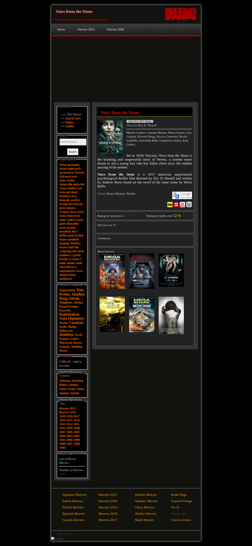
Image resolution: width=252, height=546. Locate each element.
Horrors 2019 (108, 507)
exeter (79, 219)
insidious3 (65, 278)
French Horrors (73, 507)
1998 (62, 443)
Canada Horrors (73, 520)
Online (69, 122)
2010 (62, 428)
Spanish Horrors (73, 514)
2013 (62, 424)
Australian (77, 380)
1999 (76, 439)
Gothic (74, 338)
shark (74, 192)
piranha (71, 227)
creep (62, 188)
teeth (79, 262)
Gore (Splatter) (71, 318)
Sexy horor (77, 211)
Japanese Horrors (74, 495)
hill (74, 231)
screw (62, 180)
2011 (76, 424)
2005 (76, 431)
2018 (69, 416)
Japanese (64, 393)
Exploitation (69, 314)
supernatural (66, 270)
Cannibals (76, 322)
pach (78, 168)
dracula (78, 203)
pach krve (71, 176)
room (62, 227)
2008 (76, 428)
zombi (70, 235)
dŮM (62, 235)
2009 (69, 428)
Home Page (179, 495)
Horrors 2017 (108, 520)
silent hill (78, 184)
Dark (70, 215)
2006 (69, 431)
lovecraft (64, 192)
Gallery (69, 126)
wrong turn (66, 203)
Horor (70, 266)
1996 (76, 443)
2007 (62, 431)
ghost (72, 219)
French (71, 388)
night (71, 168)
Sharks (63, 322)
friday (72, 274)
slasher (63, 274)
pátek (62, 262)
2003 (69, 435)
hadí (70, 247)
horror (63, 168)
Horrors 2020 (67, 412)
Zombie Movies (146, 495)
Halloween (65, 330)
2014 (76, 420)
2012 (69, 424)
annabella (65, 231)
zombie (75, 199)
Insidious (64, 196)
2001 (62, 439)
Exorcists (64, 310)
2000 (69, 439)
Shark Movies (144, 520)
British (63, 384)
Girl (61, 176)
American (64, 380)
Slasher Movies (145, 514)
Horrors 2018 (108, 514)
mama (71, 180)
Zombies (66, 334)
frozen (63, 247)
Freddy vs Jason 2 (70, 259)
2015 (69, 420)
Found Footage (68, 306)
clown (79, 270)
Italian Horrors (72, 501)
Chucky (79, 172)
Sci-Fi (78, 334)
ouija (62, 219)
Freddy (79, 235)
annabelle (73, 239)
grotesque (74, 164)
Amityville (65, 184)
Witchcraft (65, 342)
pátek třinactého (69, 223)
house (63, 239)
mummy (64, 243)
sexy (74, 196)
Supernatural (67, 290)
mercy (63, 164)
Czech (62, 388)
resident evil (74, 188)
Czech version (181, 520)
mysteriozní (66, 172)
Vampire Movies (146, 501)
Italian (80, 388)
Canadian (73, 384)
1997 (69, 443)
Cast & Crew (73, 118)
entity (62, 215)
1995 (62, 447)
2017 (76, 416)
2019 (62, 416)
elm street (78, 251)
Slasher (78, 302)
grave (62, 207)
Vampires (65, 302)
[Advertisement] (89, 65)
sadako (71, 262)
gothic (77, 255)
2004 (62, 435)
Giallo (63, 326)
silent (62, 266)
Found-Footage (181, 501)
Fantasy (64, 338)
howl (77, 215)
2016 (62, 420)
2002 (76, 435)
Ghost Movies (144, 507)
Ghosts (74, 298)
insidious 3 (66, 255)
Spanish (74, 393)
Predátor (75, 243)
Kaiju (72, 326)
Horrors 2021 (67, 408)
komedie (64, 199)
